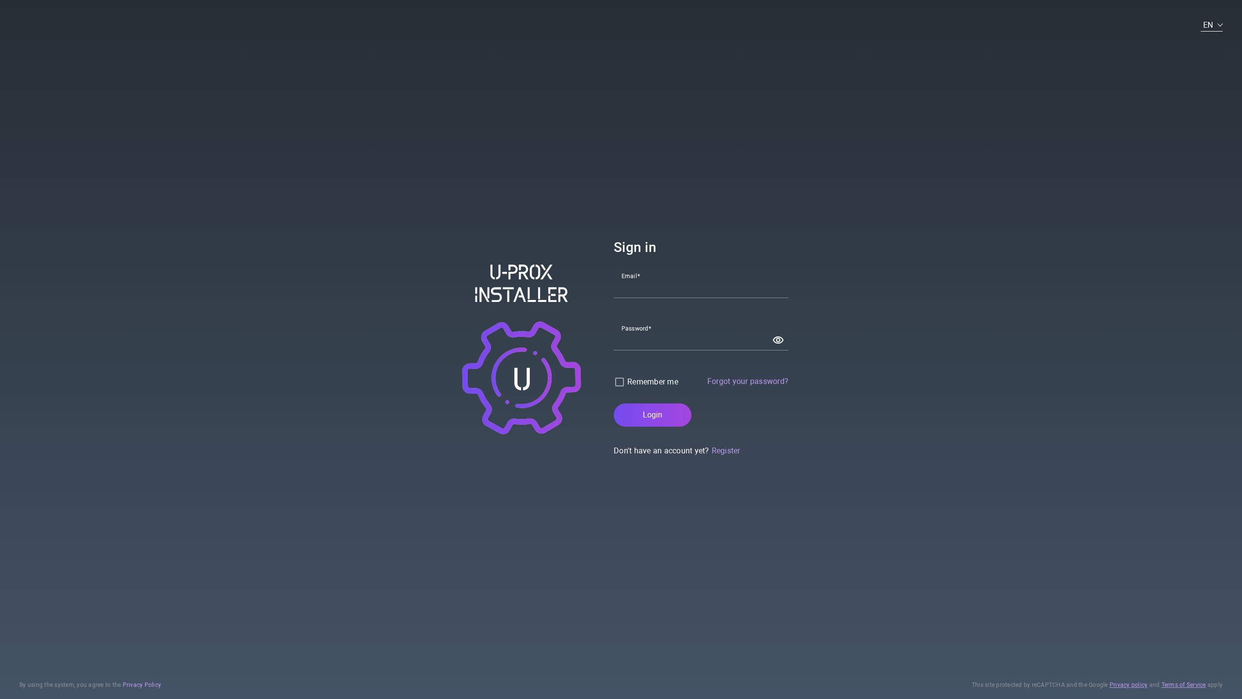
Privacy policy (1129, 685)
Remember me (652, 381)
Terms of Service (1183, 685)
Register (726, 450)
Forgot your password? (747, 381)
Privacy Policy (142, 685)
